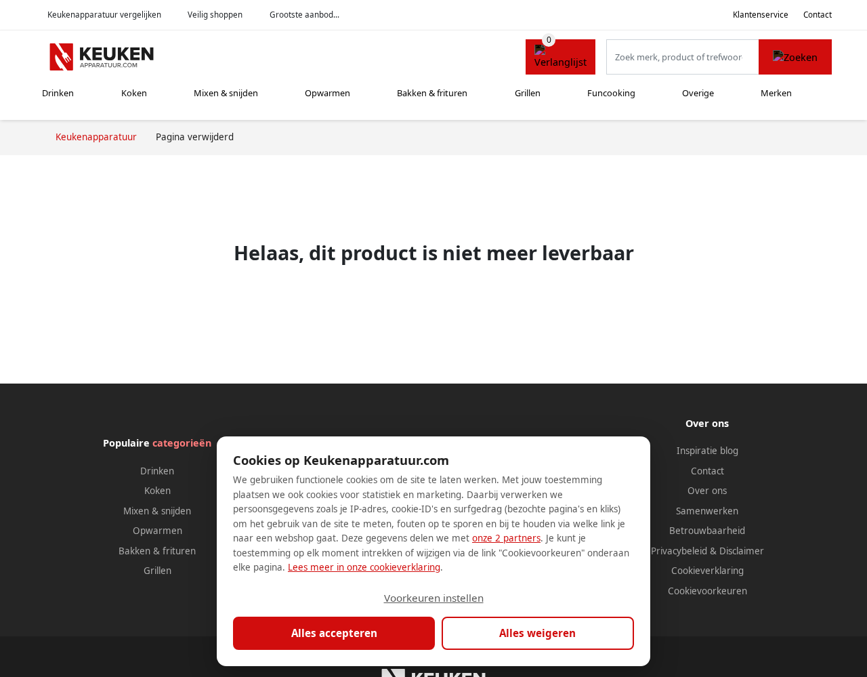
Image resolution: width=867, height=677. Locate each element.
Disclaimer (741, 551)
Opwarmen (327, 93)
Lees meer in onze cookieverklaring (364, 567)
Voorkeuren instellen (434, 597)
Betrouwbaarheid (707, 531)
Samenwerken (707, 511)
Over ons (707, 491)
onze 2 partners (506, 538)
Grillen (528, 93)
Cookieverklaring (707, 571)
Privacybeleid (679, 551)
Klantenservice (760, 14)
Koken (134, 93)
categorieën (181, 442)
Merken (776, 93)
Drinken (58, 93)
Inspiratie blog (707, 451)
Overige (698, 93)
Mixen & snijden (226, 93)
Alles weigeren (537, 633)
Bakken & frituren (432, 93)
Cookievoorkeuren (707, 591)
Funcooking (611, 93)
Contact (817, 14)
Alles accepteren (334, 633)
